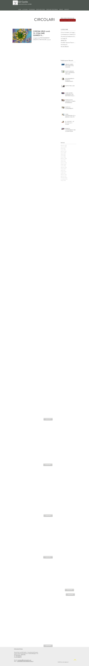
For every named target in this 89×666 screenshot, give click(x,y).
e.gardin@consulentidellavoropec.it (25, 661)
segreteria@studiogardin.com (24, 660)
